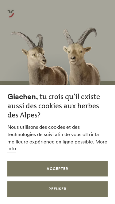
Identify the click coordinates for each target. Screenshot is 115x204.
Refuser (57, 189)
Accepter (57, 168)
